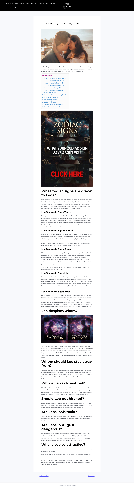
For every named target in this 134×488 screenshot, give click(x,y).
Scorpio (6, 7)
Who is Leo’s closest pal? (51, 97)
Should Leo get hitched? (51, 100)
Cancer (16, 3)
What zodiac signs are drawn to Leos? (55, 78)
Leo (32, 3)
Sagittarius (52, 3)
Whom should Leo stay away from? (55, 95)
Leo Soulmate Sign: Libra (55, 88)
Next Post (91, 476)
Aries (11, 3)
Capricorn (22, 3)
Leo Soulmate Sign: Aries (55, 90)
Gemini (27, 3)
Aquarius (7, 3)
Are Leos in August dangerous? (53, 104)
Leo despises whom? (50, 92)
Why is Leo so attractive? (51, 107)
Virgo (16, 7)
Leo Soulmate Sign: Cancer (55, 85)
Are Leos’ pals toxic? (50, 102)
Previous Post (44, 476)
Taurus (11, 7)
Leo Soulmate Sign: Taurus (55, 80)
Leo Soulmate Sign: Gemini (55, 83)
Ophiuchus (41, 3)
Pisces (47, 3)
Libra (36, 3)
